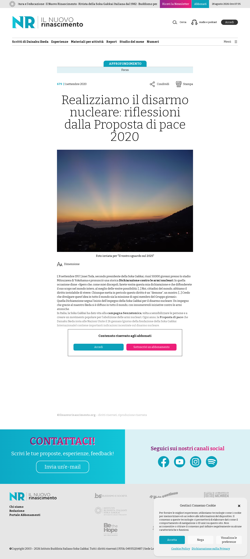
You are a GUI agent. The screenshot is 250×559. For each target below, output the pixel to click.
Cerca (183, 22)
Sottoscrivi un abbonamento (152, 347)
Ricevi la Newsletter (175, 4)
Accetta (172, 539)
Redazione (16, 511)
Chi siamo (16, 506)
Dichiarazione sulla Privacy (211, 548)
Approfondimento (125, 64)
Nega (200, 539)
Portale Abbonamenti (24, 515)
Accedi (229, 22)
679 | (61, 84)
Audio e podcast (208, 22)
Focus (125, 70)
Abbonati (200, 4)
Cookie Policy (180, 548)
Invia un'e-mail (63, 467)
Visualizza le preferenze (229, 540)
